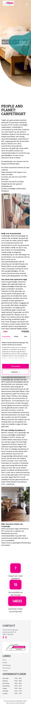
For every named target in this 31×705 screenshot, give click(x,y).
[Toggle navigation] (29, 3)
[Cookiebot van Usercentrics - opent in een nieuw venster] (22, 331)
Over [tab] (25, 336)
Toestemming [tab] (6, 336)
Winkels (5, 662)
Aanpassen (14, 372)
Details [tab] (16, 336)
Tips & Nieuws (7, 668)
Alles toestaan (15, 366)
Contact (5, 671)
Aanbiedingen (7, 665)
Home (4, 660)
